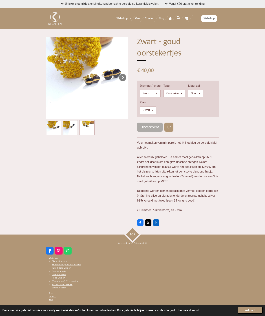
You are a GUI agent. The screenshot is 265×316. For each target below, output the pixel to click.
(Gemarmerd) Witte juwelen (65, 281)
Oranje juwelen (59, 274)
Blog (51, 300)
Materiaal (194, 85)
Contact (52, 296)
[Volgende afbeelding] (122, 77)
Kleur (143, 102)
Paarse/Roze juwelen (62, 284)
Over (51, 293)
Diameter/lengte (150, 85)
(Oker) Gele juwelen (61, 268)
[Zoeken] (178, 17)
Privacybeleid (140, 243)
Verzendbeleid (125, 243)
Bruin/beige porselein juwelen (66, 265)
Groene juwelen (59, 271)
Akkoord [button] (250, 310)
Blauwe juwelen (59, 261)
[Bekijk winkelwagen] (186, 18)
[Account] (170, 18)
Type (167, 85)
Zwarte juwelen (59, 288)
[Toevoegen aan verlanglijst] (168, 127)
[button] (53, 127)
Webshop (53, 258)
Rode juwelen (58, 278)
